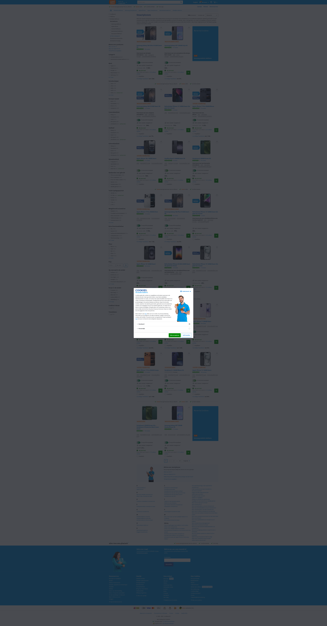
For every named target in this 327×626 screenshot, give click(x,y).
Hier (136, 319)
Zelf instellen (186, 335)
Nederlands (185, 291)
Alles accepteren (174, 335)
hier (146, 313)
